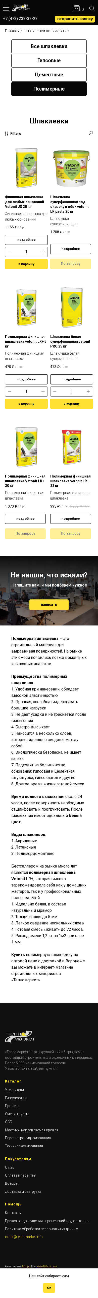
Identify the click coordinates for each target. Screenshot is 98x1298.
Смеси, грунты (17, 1114)
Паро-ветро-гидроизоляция (28, 1138)
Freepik (26, 1266)
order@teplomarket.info (24, 1237)
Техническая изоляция (24, 1146)
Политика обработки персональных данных (41, 1229)
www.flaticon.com (47, 1266)
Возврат (12, 1183)
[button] (75, 19)
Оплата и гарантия (20, 1175)
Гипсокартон (16, 1098)
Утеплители (14, 1090)
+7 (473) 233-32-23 (20, 18)
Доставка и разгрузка (23, 1191)
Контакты (13, 1213)
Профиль (12, 1106)
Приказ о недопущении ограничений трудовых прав (47, 1221)
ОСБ (8, 1122)
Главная (12, 31)
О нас (9, 1167)
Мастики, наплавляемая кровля (31, 1130)
